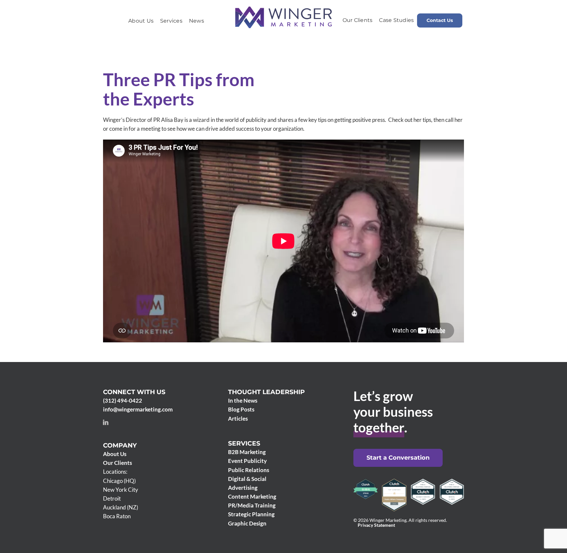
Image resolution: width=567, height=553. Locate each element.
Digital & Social (247, 478)
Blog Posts (241, 409)
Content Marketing (252, 496)
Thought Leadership (266, 392)
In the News (242, 400)
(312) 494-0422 (122, 400)
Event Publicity (247, 460)
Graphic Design (247, 523)
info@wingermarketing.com (138, 409)
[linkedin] (105, 422)
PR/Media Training (252, 505)
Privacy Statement (376, 525)
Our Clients (117, 462)
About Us (114, 453)
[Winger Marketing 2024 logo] (283, 9)
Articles (238, 418)
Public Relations (248, 470)
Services (244, 443)
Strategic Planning (251, 514)
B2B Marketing (247, 451)
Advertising (243, 487)
